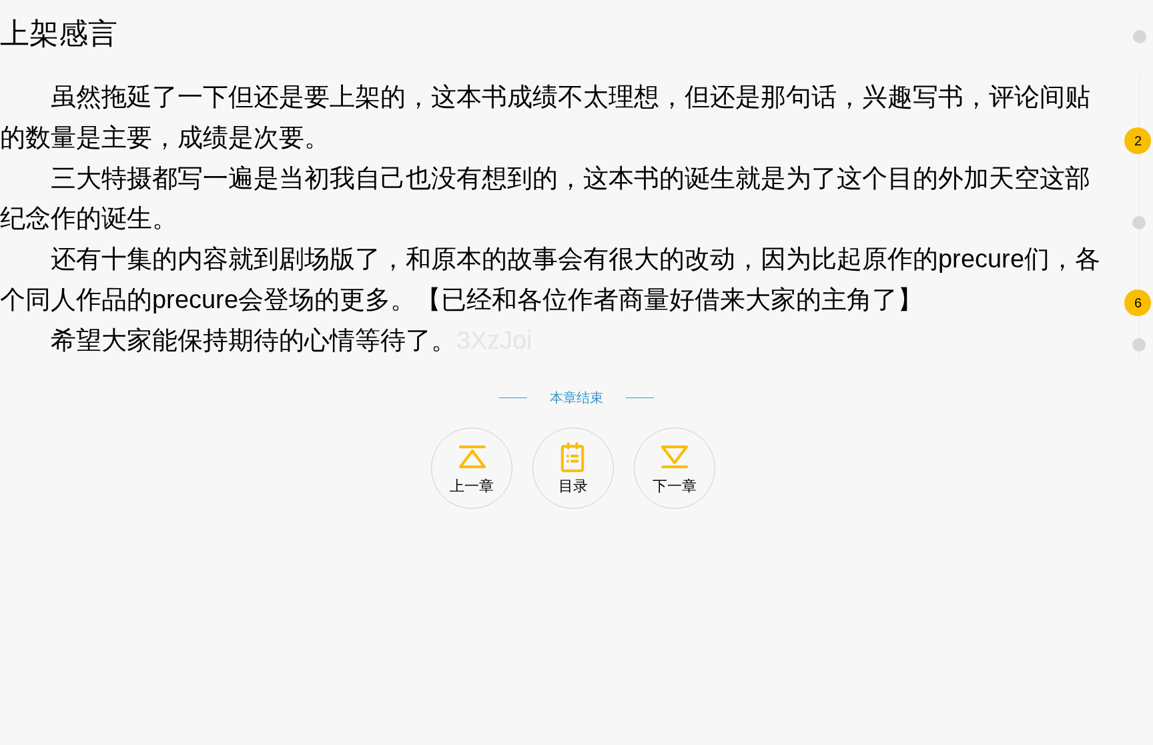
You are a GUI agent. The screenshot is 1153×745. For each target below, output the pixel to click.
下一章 (675, 486)
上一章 (472, 486)
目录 (573, 486)
